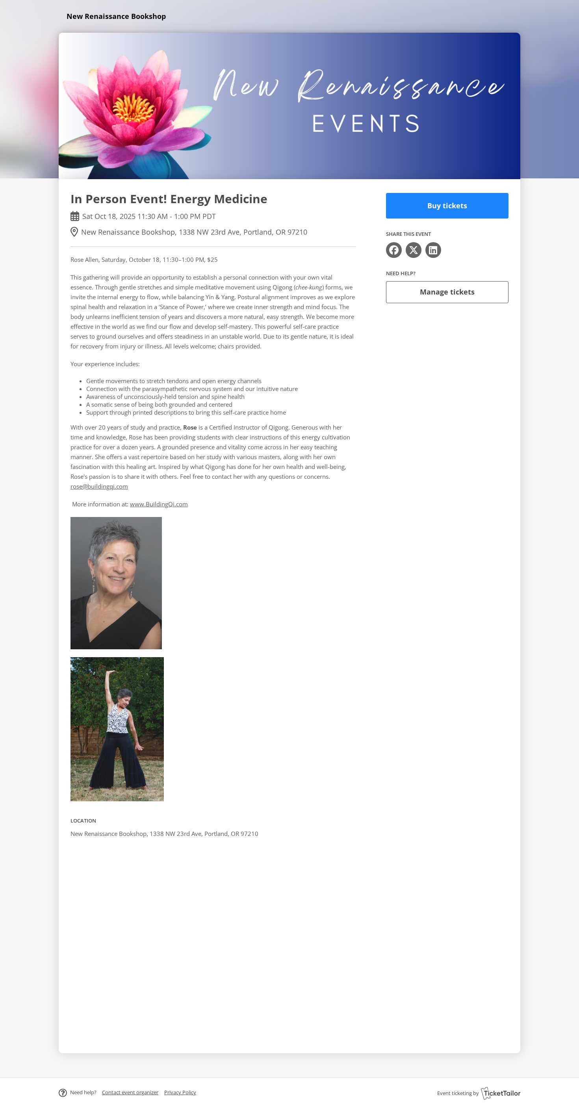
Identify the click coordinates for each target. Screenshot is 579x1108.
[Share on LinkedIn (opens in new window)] (433, 250)
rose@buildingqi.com (99, 486)
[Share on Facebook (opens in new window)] (394, 250)
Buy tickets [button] (447, 205)
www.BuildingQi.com (159, 504)
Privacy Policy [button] (180, 1092)
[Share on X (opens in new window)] (413, 250)
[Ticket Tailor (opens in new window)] (500, 1093)
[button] (130, 1092)
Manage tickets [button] (447, 291)
